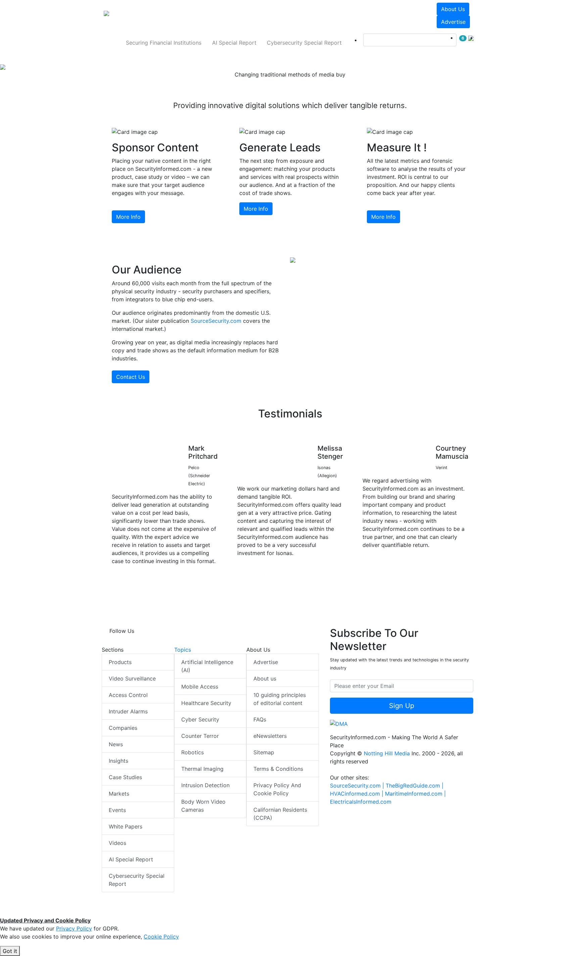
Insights (118, 760)
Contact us (130, 376)
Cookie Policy (161, 936)
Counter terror (200, 736)
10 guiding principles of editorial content (279, 699)
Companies (123, 727)
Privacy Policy (74, 928)
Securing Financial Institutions (163, 42)
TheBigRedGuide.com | (414, 785)
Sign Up (401, 706)
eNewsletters (270, 736)
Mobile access (199, 686)
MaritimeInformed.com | (415, 793)
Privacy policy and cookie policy (277, 789)
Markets (119, 793)
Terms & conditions (278, 768)
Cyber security (200, 719)
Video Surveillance (132, 678)
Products (120, 662)
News (116, 744)
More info (128, 216)
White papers (125, 826)
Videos (117, 843)
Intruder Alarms (128, 711)
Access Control (128, 695)
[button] (197, 15)
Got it (10, 951)
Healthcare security (206, 703)
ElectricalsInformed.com (360, 801)
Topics (182, 649)
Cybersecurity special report (304, 42)
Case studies (125, 777)
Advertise (453, 21)
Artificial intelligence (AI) (207, 666)
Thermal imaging (202, 768)
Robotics (192, 752)
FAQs (259, 719)
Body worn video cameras (203, 805)
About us (453, 9)
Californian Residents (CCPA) (280, 813)
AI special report (234, 42)
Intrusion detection (205, 785)
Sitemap (263, 752)
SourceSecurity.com (216, 320)
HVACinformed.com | (357, 793)
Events (117, 810)
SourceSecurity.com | (358, 785)
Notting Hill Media (387, 753)
